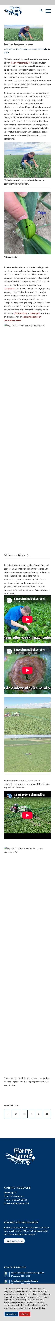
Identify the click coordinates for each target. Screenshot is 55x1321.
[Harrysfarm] (23, 11)
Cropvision (9, 288)
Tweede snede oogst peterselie (24, 1281)
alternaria (35, 313)
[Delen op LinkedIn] (39, 1114)
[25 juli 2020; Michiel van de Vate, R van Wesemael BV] (23, 33)
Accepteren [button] (11, 1314)
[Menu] (46, 11)
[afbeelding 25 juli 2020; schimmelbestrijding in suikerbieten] (27, 716)
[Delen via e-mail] (47, 1114)
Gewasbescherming (39, 49)
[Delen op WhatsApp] (24, 1114)
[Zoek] (39, 11)
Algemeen (27, 49)
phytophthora (20, 313)
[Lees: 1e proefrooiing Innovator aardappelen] (7, 1274)
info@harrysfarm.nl (20, 1203)
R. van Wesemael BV (20, 62)
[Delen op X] (16, 1114)
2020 (20, 49)
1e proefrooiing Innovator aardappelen (27, 1273)
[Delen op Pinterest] (31, 1114)
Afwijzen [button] (25, 1314)
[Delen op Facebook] (8, 1114)
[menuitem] (39, 11)
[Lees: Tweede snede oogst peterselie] (7, 1282)
